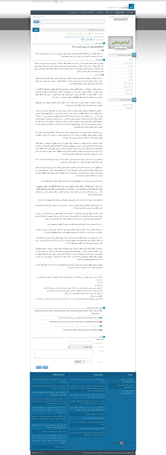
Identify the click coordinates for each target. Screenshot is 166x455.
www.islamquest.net (112, 7)
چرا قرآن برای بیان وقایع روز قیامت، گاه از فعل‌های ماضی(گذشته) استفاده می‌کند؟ (49, 426)
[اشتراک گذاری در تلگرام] (88, 39)
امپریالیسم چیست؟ (60, 446)
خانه (132, 16)
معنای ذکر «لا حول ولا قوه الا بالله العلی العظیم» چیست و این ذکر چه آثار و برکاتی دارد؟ (87, 402)
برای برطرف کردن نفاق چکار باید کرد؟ (54, 431)
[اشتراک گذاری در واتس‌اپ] (94, 39)
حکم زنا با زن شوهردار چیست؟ (95, 414)
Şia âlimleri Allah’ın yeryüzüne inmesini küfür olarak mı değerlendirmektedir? (74, 322)
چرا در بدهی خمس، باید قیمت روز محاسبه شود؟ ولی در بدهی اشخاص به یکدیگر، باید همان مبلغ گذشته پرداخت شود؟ (49, 410)
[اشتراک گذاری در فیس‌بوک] (82, 39)
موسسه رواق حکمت (127, 392)
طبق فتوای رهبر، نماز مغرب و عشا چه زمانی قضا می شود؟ (87, 423)
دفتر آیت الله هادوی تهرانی (125, 386)
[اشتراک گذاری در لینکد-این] (91, 39)
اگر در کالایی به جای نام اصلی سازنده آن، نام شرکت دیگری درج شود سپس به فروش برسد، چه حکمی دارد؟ (49, 418)
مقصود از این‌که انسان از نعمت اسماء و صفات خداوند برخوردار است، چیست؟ (49, 387)
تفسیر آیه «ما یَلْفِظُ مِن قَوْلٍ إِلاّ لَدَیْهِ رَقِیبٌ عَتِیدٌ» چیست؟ (49, 381)
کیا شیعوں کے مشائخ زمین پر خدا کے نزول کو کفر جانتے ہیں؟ (77, 326)
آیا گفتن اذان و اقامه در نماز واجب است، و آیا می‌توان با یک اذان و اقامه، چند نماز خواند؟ (87, 434)
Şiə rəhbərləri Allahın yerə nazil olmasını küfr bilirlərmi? (81, 330)
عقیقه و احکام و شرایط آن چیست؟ (94, 418)
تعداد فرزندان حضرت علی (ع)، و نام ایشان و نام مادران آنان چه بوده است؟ (87, 396)
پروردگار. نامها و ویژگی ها (69, 36)
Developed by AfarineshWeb (121, 443)
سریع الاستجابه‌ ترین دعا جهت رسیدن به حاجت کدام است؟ (87, 381)
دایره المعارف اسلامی (127, 380)
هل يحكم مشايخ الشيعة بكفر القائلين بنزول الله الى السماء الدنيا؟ (79, 318)
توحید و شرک (81, 36)
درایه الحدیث (89, 36)
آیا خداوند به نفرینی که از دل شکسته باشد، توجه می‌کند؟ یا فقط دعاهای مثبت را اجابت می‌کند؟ (87, 409)
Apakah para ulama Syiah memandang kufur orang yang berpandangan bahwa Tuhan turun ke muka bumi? (67, 312)
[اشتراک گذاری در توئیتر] (85, 39)
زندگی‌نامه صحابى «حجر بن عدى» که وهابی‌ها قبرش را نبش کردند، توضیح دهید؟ (49, 393)
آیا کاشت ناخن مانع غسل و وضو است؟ (92, 428)
